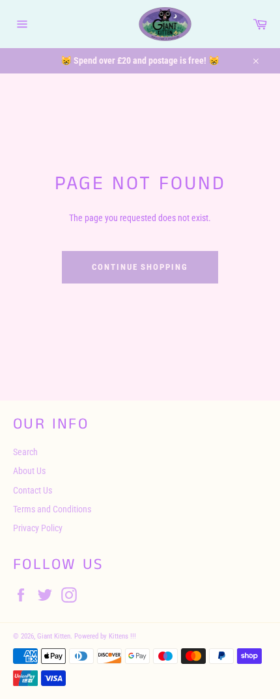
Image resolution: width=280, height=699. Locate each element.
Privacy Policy (38, 528)
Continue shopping (140, 267)
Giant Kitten (53, 636)
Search (25, 452)
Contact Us (32, 490)
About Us (29, 471)
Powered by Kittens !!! (105, 636)
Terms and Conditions (52, 509)
